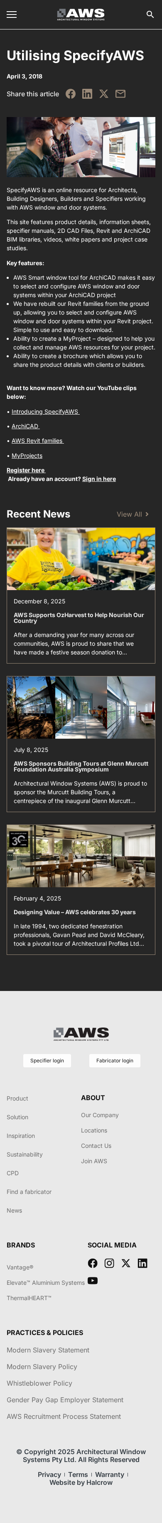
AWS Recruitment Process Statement (64, 1416)
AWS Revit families (38, 440)
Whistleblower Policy (39, 1383)
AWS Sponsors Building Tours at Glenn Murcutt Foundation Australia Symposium (81, 766)
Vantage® (20, 1267)
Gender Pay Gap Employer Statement (65, 1400)
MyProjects (27, 455)
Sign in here (99, 478)
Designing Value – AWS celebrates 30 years (75, 911)
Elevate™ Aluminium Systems (46, 1282)
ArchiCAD (26, 426)
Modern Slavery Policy (42, 1366)
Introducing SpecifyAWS (46, 411)
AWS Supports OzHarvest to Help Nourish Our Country (79, 617)
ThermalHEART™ (29, 1297)
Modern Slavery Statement (48, 1350)
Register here (26, 469)
